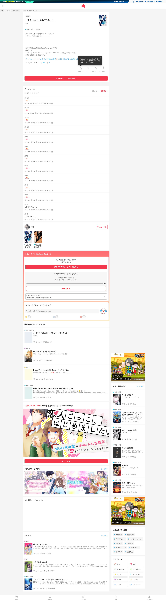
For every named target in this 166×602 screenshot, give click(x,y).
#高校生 (33, 405)
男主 (60, 59)
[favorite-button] (81, 68)
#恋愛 (27, 405)
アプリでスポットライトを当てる (66, 267)
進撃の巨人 (134, 547)
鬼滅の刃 (129, 552)
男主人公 (66, 59)
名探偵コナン (119, 539)
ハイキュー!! (39, 59)
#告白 (38, 405)
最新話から (104, 91)
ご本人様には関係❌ (50, 59)
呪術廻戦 (118, 543)
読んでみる (66, 461)
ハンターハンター (135, 539)
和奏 (26, 23)
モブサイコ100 (120, 547)
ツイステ (118, 552)
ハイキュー (30, 59)
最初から (94, 91)
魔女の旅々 (129, 534)
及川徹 (72, 59)
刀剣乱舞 (118, 534)
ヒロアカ (129, 543)
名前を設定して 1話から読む (66, 78)
